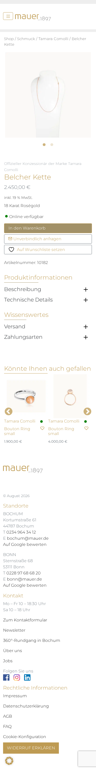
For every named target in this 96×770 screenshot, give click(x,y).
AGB (7, 716)
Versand (14, 326)
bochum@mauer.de (28, 538)
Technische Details (28, 300)
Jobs (8, 660)
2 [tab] (55, 143)
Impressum (15, 695)
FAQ (7, 726)
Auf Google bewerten (25, 544)
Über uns (12, 650)
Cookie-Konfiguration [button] (24, 736)
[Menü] (8, 16)
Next (87, 411)
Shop (9, 39)
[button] (9, 761)
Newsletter (14, 630)
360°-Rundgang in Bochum (31, 640)
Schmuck (26, 39)
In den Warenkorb (27, 228)
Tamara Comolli (53, 39)
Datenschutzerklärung (26, 706)
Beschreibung (22, 289)
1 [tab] (48, 143)
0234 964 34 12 (21, 532)
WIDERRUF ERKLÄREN (31, 747)
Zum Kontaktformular (25, 620)
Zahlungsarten (23, 337)
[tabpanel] (48, 95)
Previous (8, 411)
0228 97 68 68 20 (23, 573)
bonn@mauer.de (24, 579)
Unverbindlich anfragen (36, 238)
